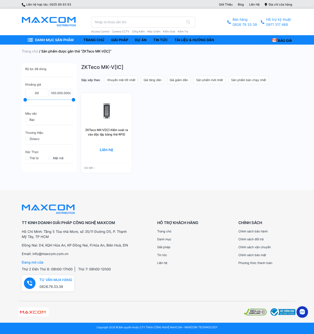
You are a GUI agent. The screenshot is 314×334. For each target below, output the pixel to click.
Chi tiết (88, 167)
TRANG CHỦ (94, 40)
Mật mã (58, 158)
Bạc (32, 119)
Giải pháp (163, 247)
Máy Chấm (153, 31)
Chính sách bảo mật (252, 255)
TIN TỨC (160, 40)
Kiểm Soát (169, 31)
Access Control (100, 31)
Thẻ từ (34, 158)
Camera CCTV (120, 31)
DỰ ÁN (141, 40)
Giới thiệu (226, 4)
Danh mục (164, 239)
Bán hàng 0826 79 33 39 (245, 22)
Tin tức (162, 255)
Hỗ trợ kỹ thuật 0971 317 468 (278, 22)
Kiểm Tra (183, 31)
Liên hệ (254, 4)
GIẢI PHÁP (119, 40)
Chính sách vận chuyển (254, 247)
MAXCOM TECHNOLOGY (201, 327)
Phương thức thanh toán (255, 263)
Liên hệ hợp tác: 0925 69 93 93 (48, 4)
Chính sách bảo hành (253, 231)
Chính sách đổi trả (251, 239)
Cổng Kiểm (138, 31)
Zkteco (34, 139)
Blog (241, 4)
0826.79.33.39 (51, 286)
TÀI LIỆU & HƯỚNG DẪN (194, 40)
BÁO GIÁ (284, 40)
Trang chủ (30, 51)
